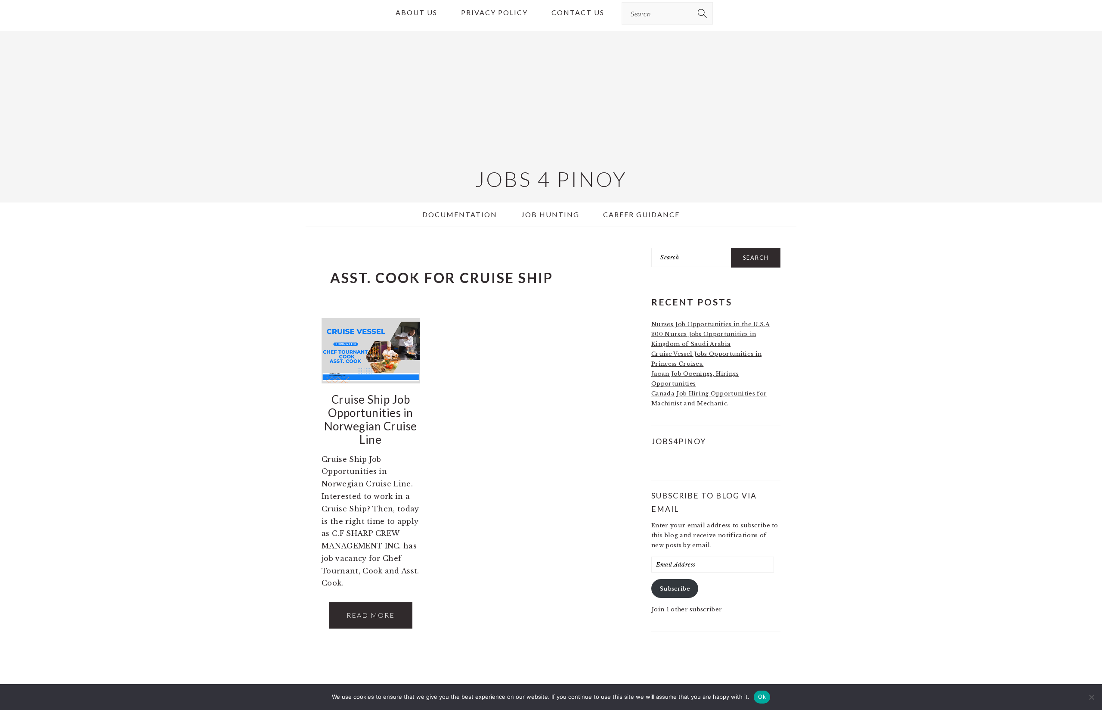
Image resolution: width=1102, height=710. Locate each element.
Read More (371, 615)
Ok (762, 696)
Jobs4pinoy (678, 441)
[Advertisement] (551, 91)
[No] (1091, 697)
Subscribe (674, 588)
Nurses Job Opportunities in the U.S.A (710, 324)
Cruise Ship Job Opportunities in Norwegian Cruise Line (370, 419)
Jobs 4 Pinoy (551, 179)
